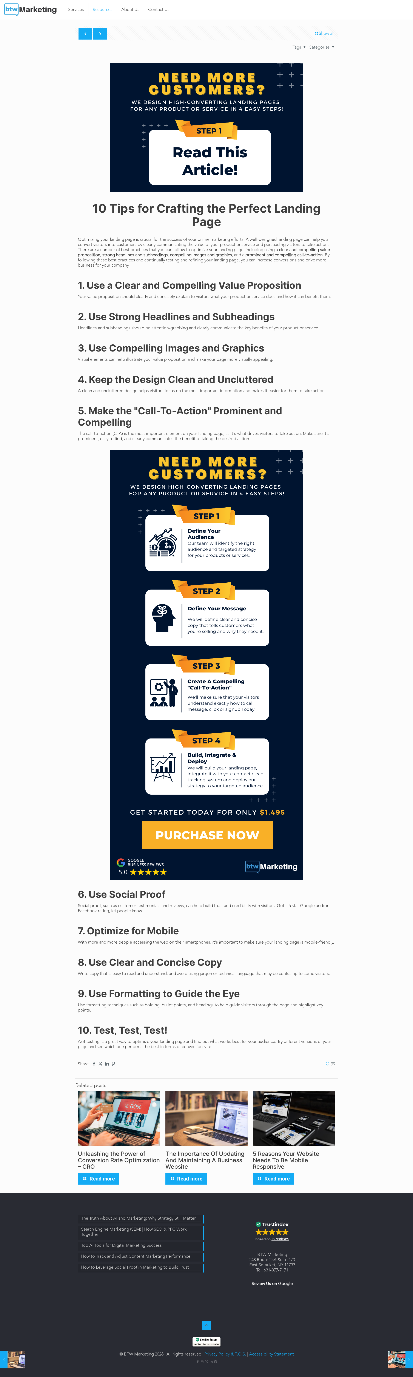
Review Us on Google (272, 1283)
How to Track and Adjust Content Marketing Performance (135, 1257)
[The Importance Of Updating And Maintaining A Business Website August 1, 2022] (12, 1359)
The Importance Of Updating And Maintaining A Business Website (205, 1160)
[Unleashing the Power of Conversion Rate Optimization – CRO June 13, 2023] (400, 1359)
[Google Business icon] (215, 1361)
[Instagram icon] (202, 1361)
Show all (326, 33)
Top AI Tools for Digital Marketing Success (121, 1246)
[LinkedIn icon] (211, 1361)
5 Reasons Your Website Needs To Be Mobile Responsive (286, 1160)
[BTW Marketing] (30, 9)
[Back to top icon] (206, 1325)
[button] (272, 1230)
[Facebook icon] (197, 1361)
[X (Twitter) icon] (206, 1361)
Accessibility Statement (271, 1354)
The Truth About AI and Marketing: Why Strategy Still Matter (138, 1219)
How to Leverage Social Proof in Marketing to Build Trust (135, 1268)
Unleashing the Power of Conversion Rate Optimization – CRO (119, 1160)
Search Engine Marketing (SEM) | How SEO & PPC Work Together (134, 1232)
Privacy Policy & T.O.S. (225, 1354)
